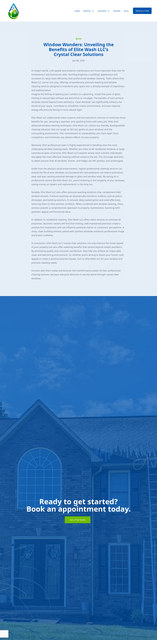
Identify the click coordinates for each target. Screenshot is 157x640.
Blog (126, 11)
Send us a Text (142, 10)
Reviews (117, 11)
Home (77, 11)
